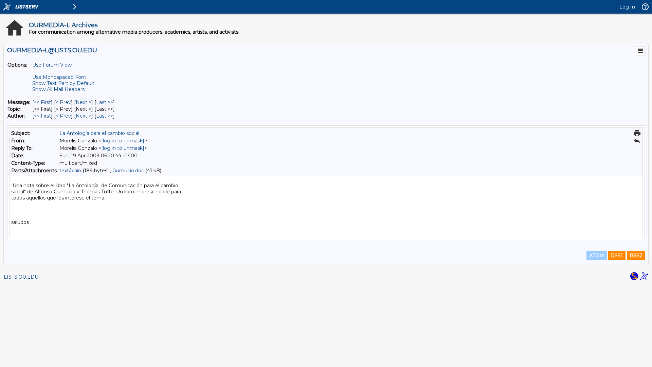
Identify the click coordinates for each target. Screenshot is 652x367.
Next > (83, 102)
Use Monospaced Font (59, 77)
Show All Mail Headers (58, 89)
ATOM (596, 255)
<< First (42, 102)
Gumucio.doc (128, 171)
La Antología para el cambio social (99, 133)
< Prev (63, 102)
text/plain (70, 171)
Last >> (104, 102)
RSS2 (636, 255)
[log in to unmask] (122, 141)
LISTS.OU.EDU (21, 277)
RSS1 (617, 255)
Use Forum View (52, 65)
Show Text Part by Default (63, 83)
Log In (627, 7)
